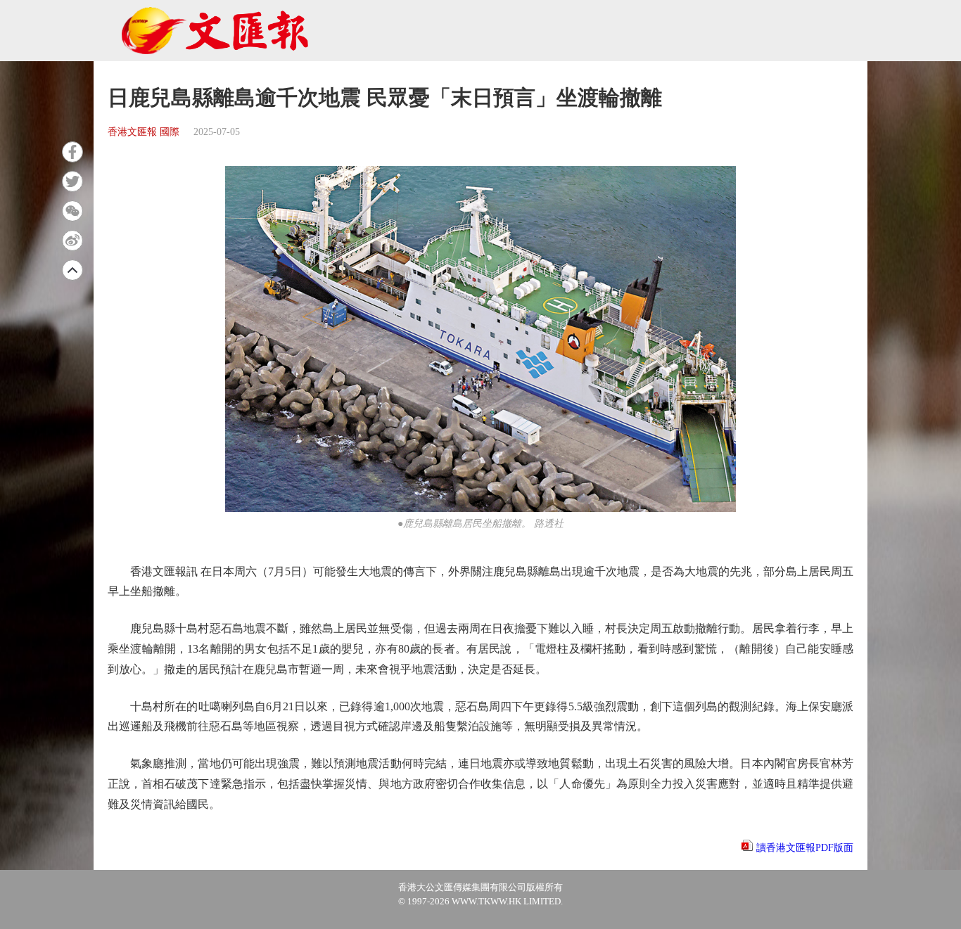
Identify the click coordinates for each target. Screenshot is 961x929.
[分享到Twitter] (72, 181)
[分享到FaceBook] (72, 151)
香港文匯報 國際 (143, 132)
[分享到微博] (72, 240)
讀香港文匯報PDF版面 (804, 847)
